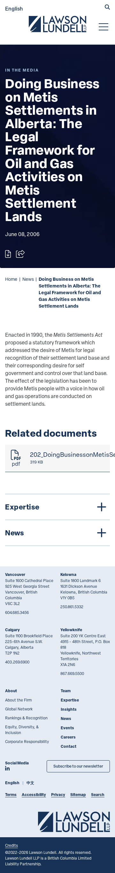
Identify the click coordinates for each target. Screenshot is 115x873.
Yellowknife (71, 629)
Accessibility (34, 794)
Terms (11, 794)
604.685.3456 (17, 612)
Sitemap (78, 794)
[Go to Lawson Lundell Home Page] (57, 24)
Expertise (70, 700)
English (14, 8)
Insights (69, 709)
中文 (30, 782)
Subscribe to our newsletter (78, 766)
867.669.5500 (72, 673)
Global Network (19, 708)
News (28, 279)
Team (66, 690)
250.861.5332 (71, 606)
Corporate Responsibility (27, 741)
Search (97, 794)
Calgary (12, 629)
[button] (107, 7)
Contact (68, 746)
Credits (11, 845)
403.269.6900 (17, 661)
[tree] (57, 520)
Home (11, 279)
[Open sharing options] (20, 254)
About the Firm (18, 699)
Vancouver (15, 574)
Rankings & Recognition (26, 717)
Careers (68, 737)
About (11, 690)
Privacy (58, 794)
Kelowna (68, 574)
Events (67, 728)
